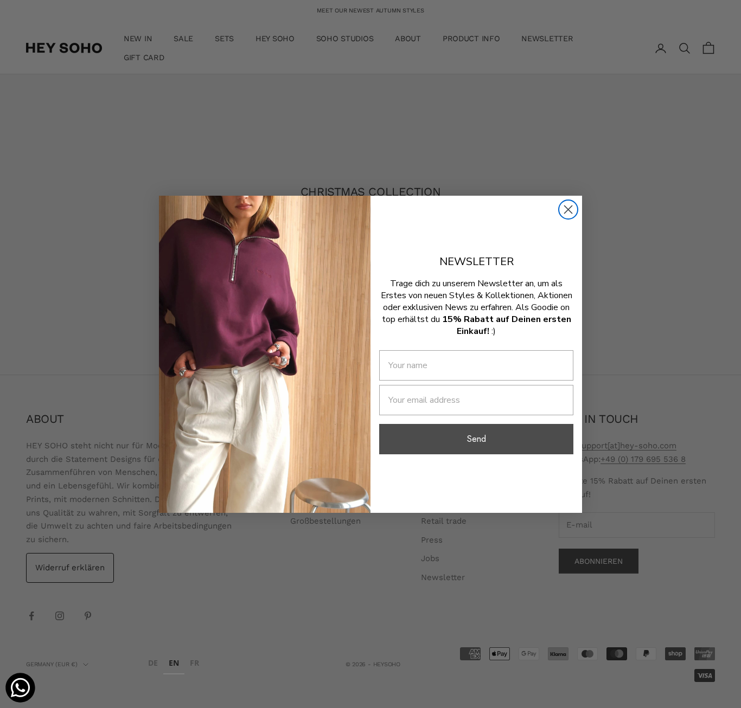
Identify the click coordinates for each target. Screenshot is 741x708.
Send (476, 439)
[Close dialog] (568, 209)
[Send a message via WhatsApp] (20, 688)
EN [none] (174, 663)
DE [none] (153, 663)
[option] (153, 664)
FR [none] (194, 663)
